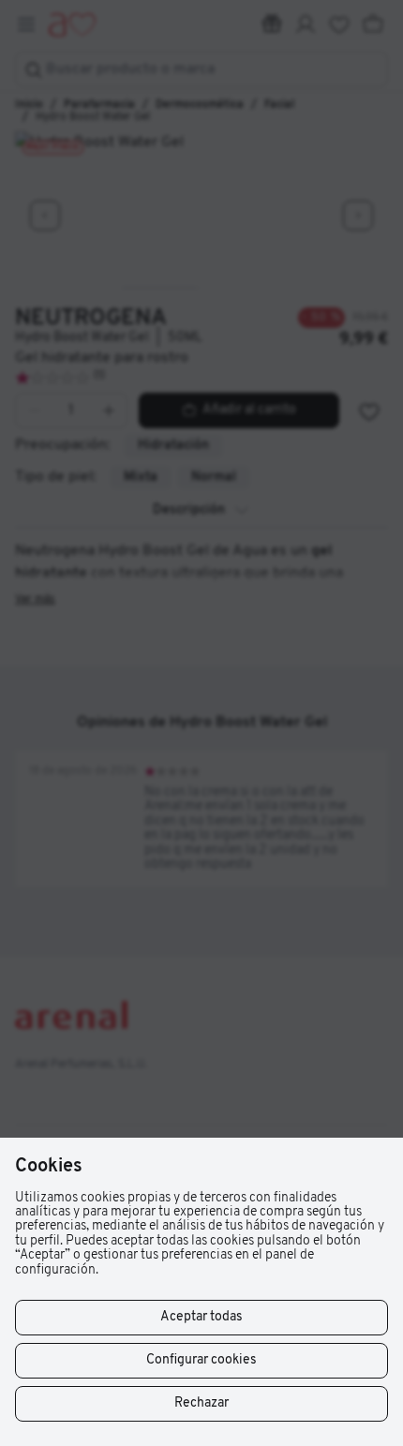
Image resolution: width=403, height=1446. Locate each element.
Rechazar (201, 1403)
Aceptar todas (201, 1317)
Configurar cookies (201, 1360)
